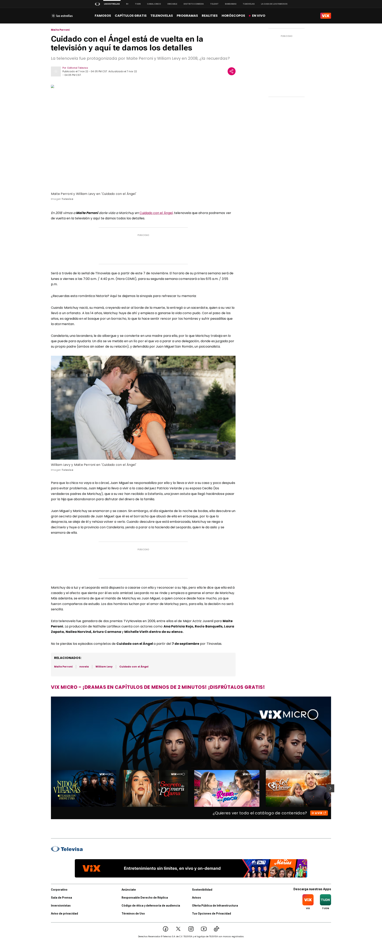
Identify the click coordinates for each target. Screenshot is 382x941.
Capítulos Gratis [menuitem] (131, 15)
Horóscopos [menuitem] (233, 15)
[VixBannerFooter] (191, 868)
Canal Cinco (154, 4)
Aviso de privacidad (64, 913)
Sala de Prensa (61, 897)
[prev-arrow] (48, 788)
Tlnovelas (249, 4)
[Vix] (325, 16)
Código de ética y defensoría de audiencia (151, 905)
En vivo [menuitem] (258, 15)
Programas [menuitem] (187, 15)
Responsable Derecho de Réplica (145, 897)
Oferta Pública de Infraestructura (215, 905)
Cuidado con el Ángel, (156, 213)
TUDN (138, 4)
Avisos (196, 897)
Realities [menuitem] (210, 15)
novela (84, 666)
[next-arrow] (330, 788)
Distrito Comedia (194, 4)
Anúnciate (129, 889)
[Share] (232, 71)
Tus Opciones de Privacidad (211, 913)
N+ (127, 4)
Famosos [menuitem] (103, 15)
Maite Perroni (60, 29)
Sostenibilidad (202, 889)
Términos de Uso (133, 913)
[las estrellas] (62, 15)
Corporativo (59, 889)
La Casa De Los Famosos (274, 4)
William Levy (104, 666)
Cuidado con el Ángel (133, 666)
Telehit (214, 4)
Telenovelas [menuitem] (161, 15)
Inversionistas (61, 905)
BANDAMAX (230, 4)
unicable (172, 4)
